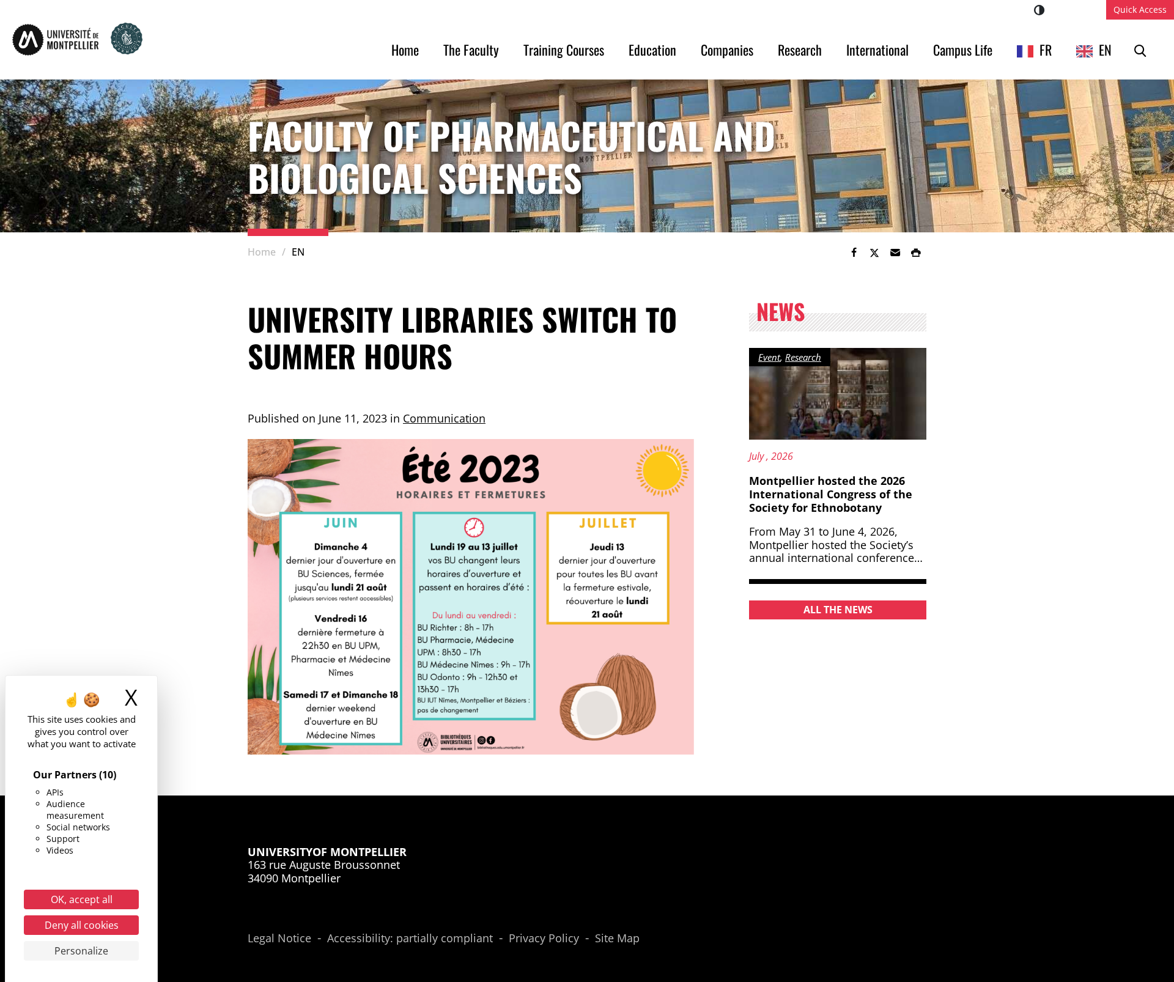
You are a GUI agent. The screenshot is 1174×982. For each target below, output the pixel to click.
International (877, 49)
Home (405, 49)
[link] (853, 252)
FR (1045, 49)
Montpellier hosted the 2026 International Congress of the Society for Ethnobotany (830, 493)
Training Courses (563, 49)
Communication (444, 418)
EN (1105, 49)
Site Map (617, 938)
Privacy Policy (544, 938)
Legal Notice (279, 938)
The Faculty (471, 49)
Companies (727, 49)
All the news (838, 609)
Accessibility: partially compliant (410, 938)
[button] (895, 252)
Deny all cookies (82, 925)
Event (769, 357)
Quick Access (1140, 9)
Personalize (81, 951)
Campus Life (962, 49)
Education (652, 49)
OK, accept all (82, 899)
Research (800, 49)
